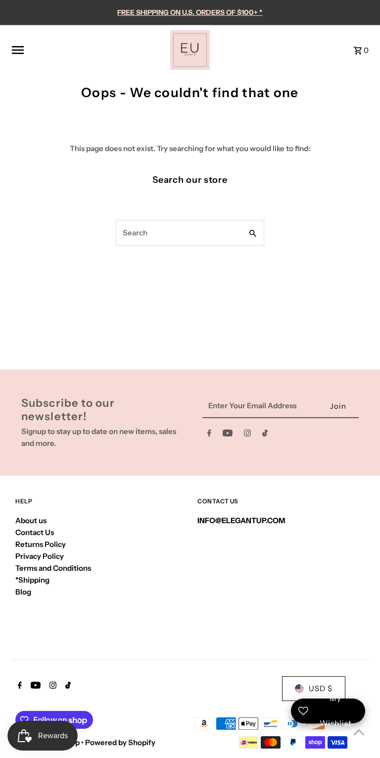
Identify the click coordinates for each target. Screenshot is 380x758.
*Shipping (32, 580)
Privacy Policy (39, 556)
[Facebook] (209, 435)
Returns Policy (40, 544)
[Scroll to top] (359, 732)
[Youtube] (228, 435)
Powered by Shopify (120, 742)
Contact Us (34, 532)
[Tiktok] (265, 435)
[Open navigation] (87, 50)
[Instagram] (247, 435)
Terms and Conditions (53, 568)
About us (31, 520)
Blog (23, 591)
